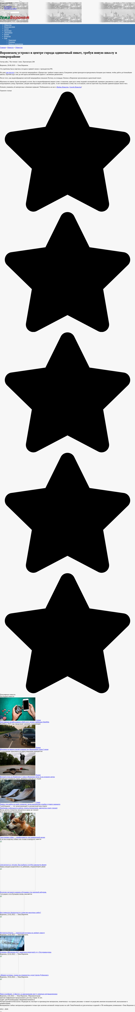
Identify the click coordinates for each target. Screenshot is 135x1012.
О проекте (8, 7)
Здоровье (11, 42)
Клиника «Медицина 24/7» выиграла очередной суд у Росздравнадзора (25, 952)
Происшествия (9, 27)
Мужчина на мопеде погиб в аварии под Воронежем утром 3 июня (24, 749)
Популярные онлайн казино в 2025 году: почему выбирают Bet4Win (24, 722)
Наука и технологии (15, 44)
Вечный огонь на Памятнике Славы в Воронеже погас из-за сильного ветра (27, 777)
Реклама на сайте (10, 8)
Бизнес (6, 34)
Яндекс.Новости (63, 87)
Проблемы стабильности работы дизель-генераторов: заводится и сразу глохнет (28, 808)
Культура (7, 36)
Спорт (6, 29)
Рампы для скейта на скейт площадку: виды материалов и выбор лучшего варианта (30, 804)
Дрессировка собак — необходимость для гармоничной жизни (22, 837)
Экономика (8, 32)
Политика (7, 31)
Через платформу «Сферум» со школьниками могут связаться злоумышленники (28, 994)
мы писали (10, 72)
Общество (7, 25)
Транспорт (12, 40)
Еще (5, 38)
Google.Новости (75, 87)
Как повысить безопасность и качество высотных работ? (20, 912)
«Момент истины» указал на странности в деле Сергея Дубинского (24, 975)
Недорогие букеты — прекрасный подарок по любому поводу (22, 933)
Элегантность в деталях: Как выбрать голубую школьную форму (23, 865)
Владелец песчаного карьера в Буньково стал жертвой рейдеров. (23, 892)
